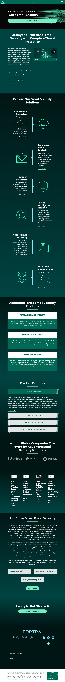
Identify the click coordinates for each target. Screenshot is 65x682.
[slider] (45, 59)
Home (9, 11)
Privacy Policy (34, 672)
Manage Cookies (52, 678)
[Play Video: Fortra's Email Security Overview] (45, 52)
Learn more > (23, 136)
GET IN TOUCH (14, 663)
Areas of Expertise (16, 653)
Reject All (52, 675)
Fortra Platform (17, 11)
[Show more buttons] (55, 59)
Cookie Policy (41, 672)
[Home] (3, 2)
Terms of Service (15, 673)
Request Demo (32, 21)
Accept (52, 672)
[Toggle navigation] (62, 2)
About (12, 658)
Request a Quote (32, 611)
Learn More (32, 588)
